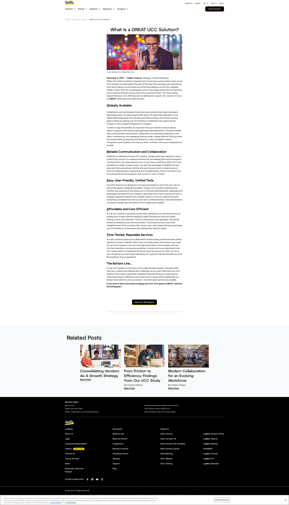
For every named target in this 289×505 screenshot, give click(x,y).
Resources (107, 9)
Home (67, 20)
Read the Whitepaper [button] (144, 302)
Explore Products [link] (214, 9)
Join (204, 3)
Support (197, 3)
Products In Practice (79, 20)
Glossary (116, 458)
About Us (69, 434)
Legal (67, 439)
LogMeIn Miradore (211, 463)
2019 (132, 72)
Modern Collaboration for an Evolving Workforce (82, 412)
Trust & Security (72, 458)
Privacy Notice (56, 503)
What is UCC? (70, 405)
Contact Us (188, 3)
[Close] (285, 499)
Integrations (118, 444)
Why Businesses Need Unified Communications (161, 405)
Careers (68, 449)
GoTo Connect (166, 434)
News (67, 463)
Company (121, 9)
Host (212, 3)
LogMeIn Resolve (210, 444)
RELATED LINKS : (72, 402)
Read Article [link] (85, 379)
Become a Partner (120, 449)
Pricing (81, 9)
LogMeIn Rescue (210, 439)
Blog (115, 468)
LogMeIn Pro (208, 458)
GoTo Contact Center (169, 449)
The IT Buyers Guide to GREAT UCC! (157, 409)
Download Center (120, 454)
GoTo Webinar (166, 458)
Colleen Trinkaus (134, 78)
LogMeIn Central (210, 454)
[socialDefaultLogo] (87, 479)
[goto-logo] (144, 423)
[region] (144, 500)
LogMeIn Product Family (213, 434)
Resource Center (120, 439)
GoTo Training (166, 463)
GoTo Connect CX (168, 439)
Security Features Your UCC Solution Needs (160, 412)
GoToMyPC (208, 449)
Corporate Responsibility (76, 444)
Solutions (94, 9)
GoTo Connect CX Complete (172, 444)
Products (69, 9)
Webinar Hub (118, 434)
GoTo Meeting (166, 454)
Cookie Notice (71, 503)
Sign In (222, 3)
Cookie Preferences (221, 500)
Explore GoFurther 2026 (73, 409)
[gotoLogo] (69, 3)
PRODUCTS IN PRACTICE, (121, 72)
